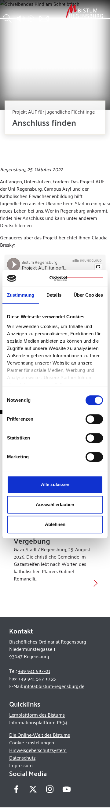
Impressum (21, 765)
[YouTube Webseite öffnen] (66, 789)
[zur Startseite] (84, 11)
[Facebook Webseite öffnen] (16, 789)
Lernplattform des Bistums (37, 714)
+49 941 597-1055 (37, 678)
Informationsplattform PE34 (38, 722)
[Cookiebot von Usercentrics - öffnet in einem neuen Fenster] (76, 278)
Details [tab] (53, 295)
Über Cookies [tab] (88, 295)
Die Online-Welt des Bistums (39, 735)
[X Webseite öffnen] (33, 789)
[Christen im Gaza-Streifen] (95, 583)
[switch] (94, 419)
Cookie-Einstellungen (31, 742)
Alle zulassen (55, 484)
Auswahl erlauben (55, 504)
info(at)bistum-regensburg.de (54, 686)
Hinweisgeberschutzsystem (38, 750)
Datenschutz (22, 757)
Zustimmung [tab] (20, 295)
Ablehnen (55, 524)
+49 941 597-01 (34, 671)
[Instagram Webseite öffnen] (50, 789)
